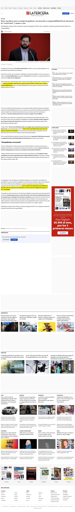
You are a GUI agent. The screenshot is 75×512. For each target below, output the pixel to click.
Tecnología (20, 8)
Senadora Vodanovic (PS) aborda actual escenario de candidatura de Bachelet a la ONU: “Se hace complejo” (60, 131)
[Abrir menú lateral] (2, 13)
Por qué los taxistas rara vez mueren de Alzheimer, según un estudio (28, 317)
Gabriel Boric (8, 228)
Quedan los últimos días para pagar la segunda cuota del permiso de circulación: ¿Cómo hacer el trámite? (62, 357)
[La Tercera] (6, 480)
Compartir (4, 64)
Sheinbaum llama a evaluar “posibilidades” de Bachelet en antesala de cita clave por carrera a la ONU (60, 156)
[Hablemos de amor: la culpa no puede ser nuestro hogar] (65, 444)
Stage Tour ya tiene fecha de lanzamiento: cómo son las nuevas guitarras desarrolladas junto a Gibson (9, 435)
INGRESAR (72, 13)
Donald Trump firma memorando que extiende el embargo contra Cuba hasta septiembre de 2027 (46, 458)
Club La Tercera (46, 8)
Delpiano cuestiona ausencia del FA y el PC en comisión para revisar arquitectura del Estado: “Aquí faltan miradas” (62, 103)
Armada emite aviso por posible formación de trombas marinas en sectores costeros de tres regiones (62, 91)
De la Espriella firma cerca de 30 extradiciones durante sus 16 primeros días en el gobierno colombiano (62, 79)
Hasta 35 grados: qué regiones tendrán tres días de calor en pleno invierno (46, 417)
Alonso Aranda (8, 31)
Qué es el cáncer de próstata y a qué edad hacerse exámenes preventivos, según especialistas (65, 318)
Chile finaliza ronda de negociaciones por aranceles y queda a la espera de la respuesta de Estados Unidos (28, 426)
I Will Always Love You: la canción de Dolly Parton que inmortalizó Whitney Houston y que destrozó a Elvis (28, 453)
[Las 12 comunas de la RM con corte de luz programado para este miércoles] (37, 366)
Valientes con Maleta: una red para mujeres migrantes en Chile (64, 452)
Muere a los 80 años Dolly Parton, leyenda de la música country (27, 457)
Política (6, 8)
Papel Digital (53, 8)
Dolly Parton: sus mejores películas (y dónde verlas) (27, 433)
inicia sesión (6, 239)
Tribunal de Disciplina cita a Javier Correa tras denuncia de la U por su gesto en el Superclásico (65, 400)
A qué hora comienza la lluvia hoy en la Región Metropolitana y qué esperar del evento (46, 400)
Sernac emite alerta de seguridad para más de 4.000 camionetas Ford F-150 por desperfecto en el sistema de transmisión (63, 85)
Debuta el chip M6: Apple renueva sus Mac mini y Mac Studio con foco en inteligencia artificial (9, 453)
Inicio (2, 8)
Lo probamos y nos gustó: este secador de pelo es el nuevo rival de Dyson (65, 457)
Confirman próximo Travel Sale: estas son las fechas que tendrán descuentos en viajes (12, 357)
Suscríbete (14, 239)
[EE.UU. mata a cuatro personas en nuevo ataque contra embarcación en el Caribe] (46, 444)
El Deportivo (26, 8)
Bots (20, 228)
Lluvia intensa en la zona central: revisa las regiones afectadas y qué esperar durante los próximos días (9, 318)
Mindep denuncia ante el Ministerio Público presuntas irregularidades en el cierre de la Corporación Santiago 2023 (65, 426)
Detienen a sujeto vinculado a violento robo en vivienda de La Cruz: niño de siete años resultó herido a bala (62, 97)
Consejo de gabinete (15, 228)
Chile (2, 395)
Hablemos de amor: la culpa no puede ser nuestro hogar (65, 433)
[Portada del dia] (63, 210)
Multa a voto (24, 228)
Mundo (30, 8)
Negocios (15, 8)
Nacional (10, 8)
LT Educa (59, 8)
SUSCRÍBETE (63, 233)
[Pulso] (19, 480)
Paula (58, 431)
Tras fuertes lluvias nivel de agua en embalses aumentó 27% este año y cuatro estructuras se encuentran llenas (27, 419)
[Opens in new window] (31, 480)
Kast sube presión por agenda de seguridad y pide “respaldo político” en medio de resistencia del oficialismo (60, 150)
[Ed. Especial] (43, 480)
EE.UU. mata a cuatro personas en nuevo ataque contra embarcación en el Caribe (62, 74)
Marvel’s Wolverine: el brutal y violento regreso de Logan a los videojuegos (46, 317)
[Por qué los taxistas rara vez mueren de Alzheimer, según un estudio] (28, 327)
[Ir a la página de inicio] (37, 13)
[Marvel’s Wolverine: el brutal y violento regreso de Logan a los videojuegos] (46, 327)
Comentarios (10, 64)
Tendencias (41, 395)
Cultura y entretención (25, 431)
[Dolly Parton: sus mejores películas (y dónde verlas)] (28, 444)
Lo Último (40, 8)
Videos (34, 8)
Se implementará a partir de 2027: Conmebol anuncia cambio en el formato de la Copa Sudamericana (64, 418)
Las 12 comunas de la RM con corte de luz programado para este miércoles (37, 356)
